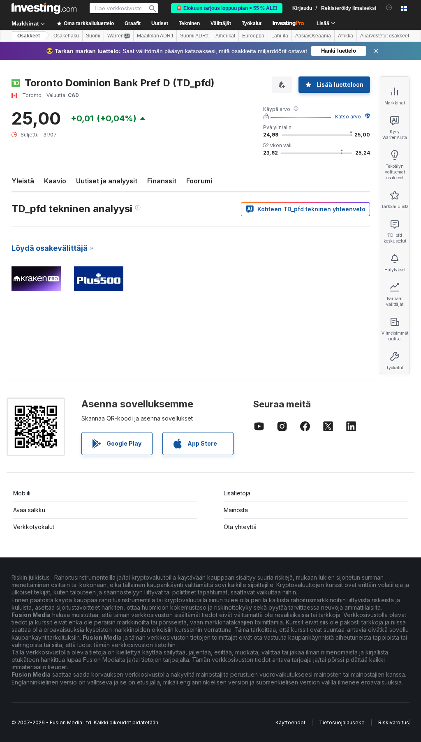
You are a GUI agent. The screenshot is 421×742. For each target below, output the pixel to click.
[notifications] (389, 8)
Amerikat (225, 36)
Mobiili (21, 493)
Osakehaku (66, 36)
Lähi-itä (279, 36)
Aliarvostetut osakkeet (384, 36)
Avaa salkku (29, 509)
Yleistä (23, 181)
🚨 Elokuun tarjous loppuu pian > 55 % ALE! (227, 8)
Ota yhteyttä (240, 526)
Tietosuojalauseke (342, 722)
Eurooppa (253, 36)
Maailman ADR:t (155, 36)
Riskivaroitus (393, 722)
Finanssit (161, 181)
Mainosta (236, 509)
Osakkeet (28, 36)
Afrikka (345, 36)
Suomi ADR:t (194, 36)
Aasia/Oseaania (313, 36)
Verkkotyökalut (33, 526)
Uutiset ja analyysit (106, 181)
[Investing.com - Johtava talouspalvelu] (44, 8)
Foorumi (199, 181)
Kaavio (55, 181)
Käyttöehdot (290, 722)
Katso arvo (348, 116)
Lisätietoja (237, 493)
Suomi (93, 36)
